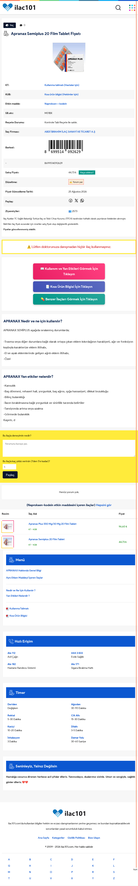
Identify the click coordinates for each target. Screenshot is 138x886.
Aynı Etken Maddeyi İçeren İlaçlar (24, 577)
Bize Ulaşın (94, 837)
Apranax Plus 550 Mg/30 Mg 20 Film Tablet (52, 523)
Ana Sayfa (43, 837)
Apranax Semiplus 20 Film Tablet (47, 539)
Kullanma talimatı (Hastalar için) (62, 85)
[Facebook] (70, 202)
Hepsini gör (104, 505)
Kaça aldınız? (87, 172)
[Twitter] (76, 202)
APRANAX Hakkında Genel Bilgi (23, 570)
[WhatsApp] (82, 202)
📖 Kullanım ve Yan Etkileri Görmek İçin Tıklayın (69, 271)
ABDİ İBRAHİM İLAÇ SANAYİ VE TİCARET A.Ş (70, 131)
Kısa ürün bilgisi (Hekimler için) (62, 94)
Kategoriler (58, 837)
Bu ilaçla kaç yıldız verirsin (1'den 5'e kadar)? (26, 461)
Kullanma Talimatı (19, 608)
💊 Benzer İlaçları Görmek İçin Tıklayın (69, 299)
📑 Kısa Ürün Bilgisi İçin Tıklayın (69, 287)
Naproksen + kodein (56, 103)
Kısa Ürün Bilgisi (18, 615)
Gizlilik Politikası (76, 837)
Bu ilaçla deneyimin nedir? (17, 435)
